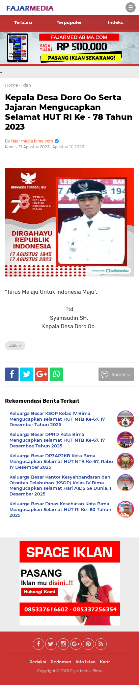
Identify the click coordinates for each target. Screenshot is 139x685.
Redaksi (37, 661)
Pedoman (61, 661)
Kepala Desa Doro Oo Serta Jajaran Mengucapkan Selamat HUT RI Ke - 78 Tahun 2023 (69, 111)
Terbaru (23, 22)
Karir (105, 661)
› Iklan (25, 85)
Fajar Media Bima (86, 670)
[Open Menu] (131, 7)
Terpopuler (69, 22)
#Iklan (15, 345)
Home (11, 85)
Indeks (115, 22)
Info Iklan (85, 661)
